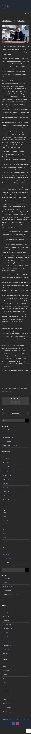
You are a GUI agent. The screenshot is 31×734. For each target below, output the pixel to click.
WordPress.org (7, 562)
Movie (22, 388)
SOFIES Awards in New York (10, 445)
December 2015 (7, 475)
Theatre (5, 537)
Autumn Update (7, 429)
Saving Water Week (8, 437)
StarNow (4, 345)
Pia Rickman (5, 112)
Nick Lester (15, 134)
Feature (19, 388)
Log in (4, 550)
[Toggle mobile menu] (28, 3)
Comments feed (7, 558)
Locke (8, 260)
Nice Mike (18, 298)
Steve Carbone (20, 331)
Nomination (6, 521)
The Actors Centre (7, 83)
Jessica (13, 319)
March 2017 (6, 467)
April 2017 (6, 462)
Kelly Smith (25, 303)
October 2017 (6, 458)
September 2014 (7, 479)
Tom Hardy (5, 255)
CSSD (13, 114)
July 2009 (5, 504)
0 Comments (8, 391)
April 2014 (6, 487)
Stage (4, 533)
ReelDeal (22, 154)
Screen (25, 388)
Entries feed (6, 554)
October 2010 (6, 500)
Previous (26, 13)
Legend (12, 255)
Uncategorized (7, 541)
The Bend (5, 433)
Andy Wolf (5, 388)
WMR (23, 333)
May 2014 (5, 483)
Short (3, 391)
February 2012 (7, 495)
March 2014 (6, 491)
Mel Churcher (5, 114)
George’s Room (7, 441)
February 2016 (7, 471)
